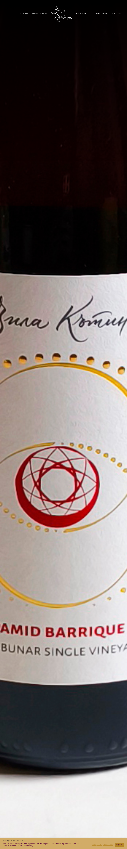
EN (114, 13)
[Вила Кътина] (61, 13)
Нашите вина (39, 13)
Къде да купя (83, 13)
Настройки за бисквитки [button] (102, 845)
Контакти (101, 13)
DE (119, 13)
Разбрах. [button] (119, 845)
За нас (23, 13)
